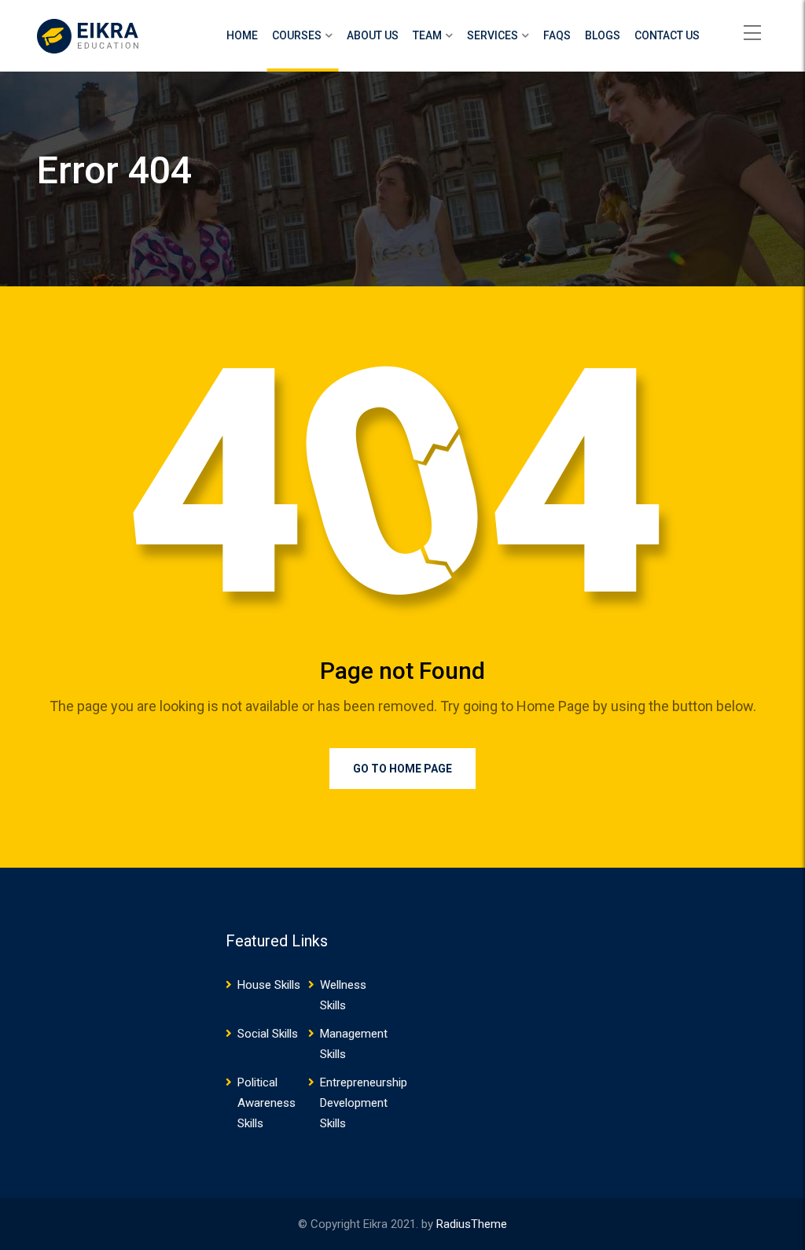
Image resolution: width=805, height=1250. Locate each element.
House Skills (268, 985)
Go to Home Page (402, 768)
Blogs (602, 35)
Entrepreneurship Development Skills (363, 1102)
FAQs (557, 35)
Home (242, 35)
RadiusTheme (471, 1224)
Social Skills (267, 1034)
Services (492, 35)
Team (427, 35)
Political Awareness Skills (266, 1102)
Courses (297, 35)
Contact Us (667, 35)
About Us (373, 35)
